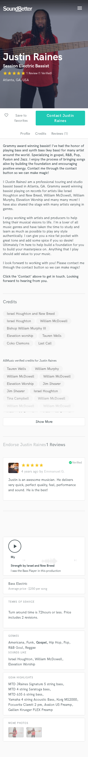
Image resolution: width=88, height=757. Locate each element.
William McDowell (53, 321)
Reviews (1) (59, 134)
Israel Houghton (19, 321)
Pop (66, 642)
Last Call (45, 343)
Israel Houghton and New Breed (31, 314)
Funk (30, 642)
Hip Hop (55, 642)
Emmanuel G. (54, 471)
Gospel (41, 642)
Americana (16, 642)
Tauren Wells (51, 336)
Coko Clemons (18, 343)
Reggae (30, 648)
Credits (40, 134)
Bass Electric (17, 584)
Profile (25, 134)
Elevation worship (20, 336)
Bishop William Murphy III (26, 328)
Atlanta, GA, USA (16, 80)
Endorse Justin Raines (24, 445)
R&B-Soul (15, 648)
